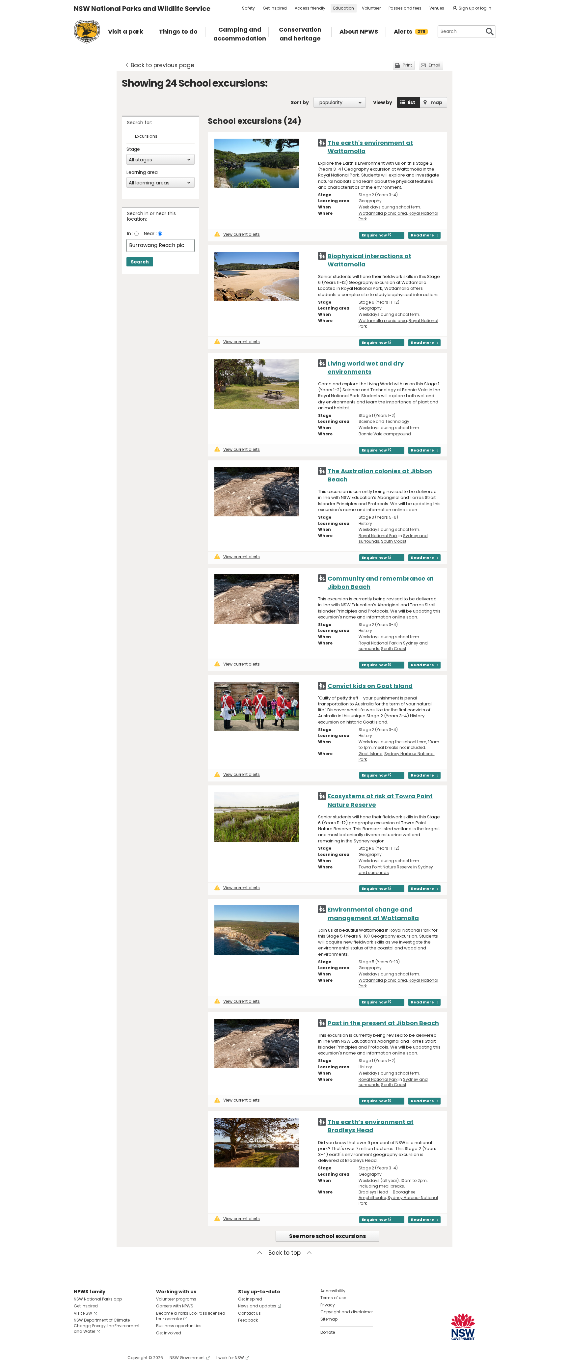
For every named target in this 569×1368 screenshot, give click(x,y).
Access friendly (310, 8)
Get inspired (275, 8)
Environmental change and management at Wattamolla (373, 913)
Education (343, 8)
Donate (327, 1332)
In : (130, 233)
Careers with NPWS (174, 1306)
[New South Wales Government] (463, 1326)
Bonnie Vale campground (385, 434)
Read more (422, 235)
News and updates (257, 1306)
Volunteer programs (176, 1299)
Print (407, 65)
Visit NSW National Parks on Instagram (94, 1358)
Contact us (249, 1313)
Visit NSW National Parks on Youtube (108, 1358)
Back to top (284, 1253)
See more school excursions (327, 1236)
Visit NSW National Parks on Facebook (80, 1358)
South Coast (393, 541)
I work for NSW (230, 1357)
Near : (150, 233)
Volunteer (371, 8)
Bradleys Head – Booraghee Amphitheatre (387, 1194)
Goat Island (371, 753)
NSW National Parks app (98, 1299)
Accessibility (332, 1291)
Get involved (168, 1333)
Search (140, 262)
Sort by (300, 102)
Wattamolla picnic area (383, 213)
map (436, 102)
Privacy (327, 1305)
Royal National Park (378, 535)
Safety (248, 8)
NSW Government (187, 1357)
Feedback (248, 1320)
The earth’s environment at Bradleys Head (371, 1126)
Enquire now (374, 235)
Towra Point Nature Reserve (385, 867)
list (411, 102)
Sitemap (329, 1319)
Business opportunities (179, 1325)
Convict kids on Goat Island (370, 686)
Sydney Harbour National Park (397, 756)
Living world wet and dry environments (366, 367)
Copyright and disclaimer (346, 1312)
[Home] (87, 31)
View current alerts (241, 234)
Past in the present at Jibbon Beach (383, 1023)
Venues (436, 8)
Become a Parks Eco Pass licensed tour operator (190, 1316)
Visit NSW (83, 1313)
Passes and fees (405, 8)
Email (434, 65)
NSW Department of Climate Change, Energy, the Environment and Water (107, 1325)
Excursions (146, 136)
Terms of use (333, 1297)
